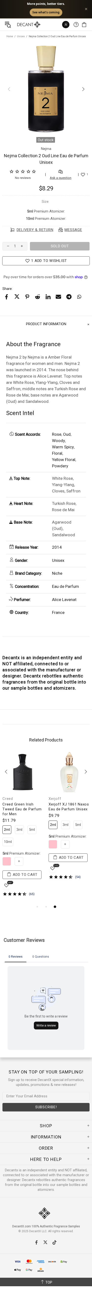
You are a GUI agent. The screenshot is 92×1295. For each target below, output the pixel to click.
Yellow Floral (63, 459)
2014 (57, 547)
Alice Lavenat (64, 599)
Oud (67, 434)
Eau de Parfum (65, 586)
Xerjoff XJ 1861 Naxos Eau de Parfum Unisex (69, 806)
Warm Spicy (63, 446)
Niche (57, 573)
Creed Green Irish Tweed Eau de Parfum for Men (21, 809)
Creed (7, 798)
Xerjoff (55, 798)
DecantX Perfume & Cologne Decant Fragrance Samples (19, 24)
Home (9, 36)
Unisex (21, 36)
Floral (57, 453)
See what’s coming (46, 12)
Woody (58, 440)
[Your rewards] (66, 24)
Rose (56, 434)
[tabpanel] (23, 828)
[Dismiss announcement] (86, 9)
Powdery (60, 465)
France (58, 612)
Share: (7, 289)
